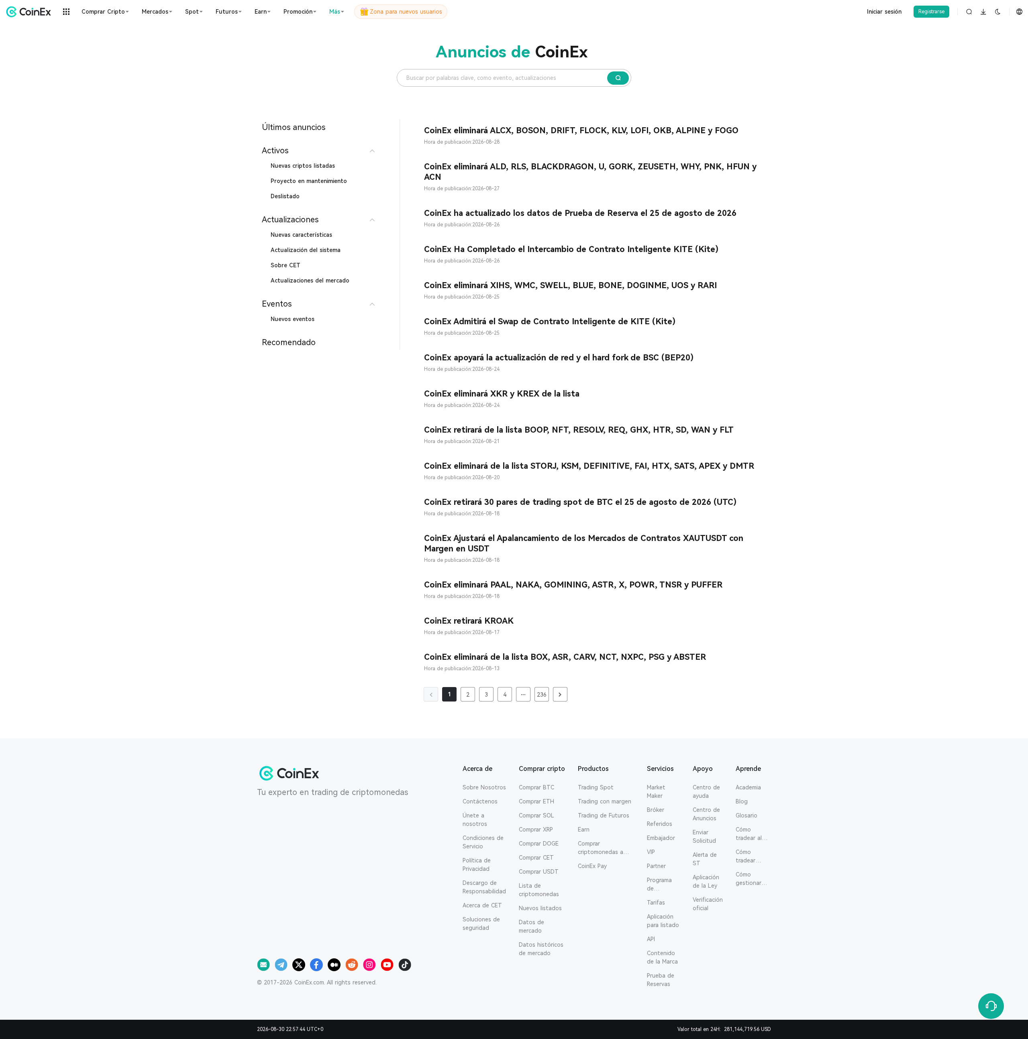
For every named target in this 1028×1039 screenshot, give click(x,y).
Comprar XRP (536, 829)
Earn (583, 829)
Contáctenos (480, 801)
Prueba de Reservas (660, 979)
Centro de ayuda (706, 791)
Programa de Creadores (660, 885)
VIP (651, 852)
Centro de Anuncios (706, 814)
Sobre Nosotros (484, 787)
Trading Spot (596, 787)
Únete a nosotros (475, 819)
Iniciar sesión (884, 11)
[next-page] (560, 694)
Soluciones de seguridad (481, 923)
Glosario (746, 815)
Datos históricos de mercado (541, 948)
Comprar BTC (536, 787)
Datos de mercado (531, 926)
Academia (748, 787)
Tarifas (656, 902)
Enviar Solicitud (704, 836)
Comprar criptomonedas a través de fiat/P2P (602, 848)
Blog (742, 801)
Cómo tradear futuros (746, 857)
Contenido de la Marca (662, 957)
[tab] (319, 150)
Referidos (659, 824)
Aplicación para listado (663, 920)
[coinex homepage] (30, 11)
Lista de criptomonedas (539, 889)
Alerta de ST (705, 859)
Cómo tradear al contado (749, 834)
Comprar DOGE (539, 843)
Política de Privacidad (477, 864)
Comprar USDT (539, 871)
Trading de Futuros (603, 815)
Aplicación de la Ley (706, 881)
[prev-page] (431, 694)
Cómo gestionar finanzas (748, 879)
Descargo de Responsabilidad (484, 887)
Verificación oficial (708, 904)
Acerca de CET (482, 905)
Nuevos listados (540, 908)
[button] (319, 150)
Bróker (655, 810)
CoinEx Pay (592, 866)
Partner (656, 866)
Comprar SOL (536, 815)
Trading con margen (604, 801)
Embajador (661, 838)
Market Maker (656, 791)
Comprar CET (536, 857)
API (651, 939)
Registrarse (931, 11)
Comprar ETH (536, 801)
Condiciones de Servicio (483, 842)
